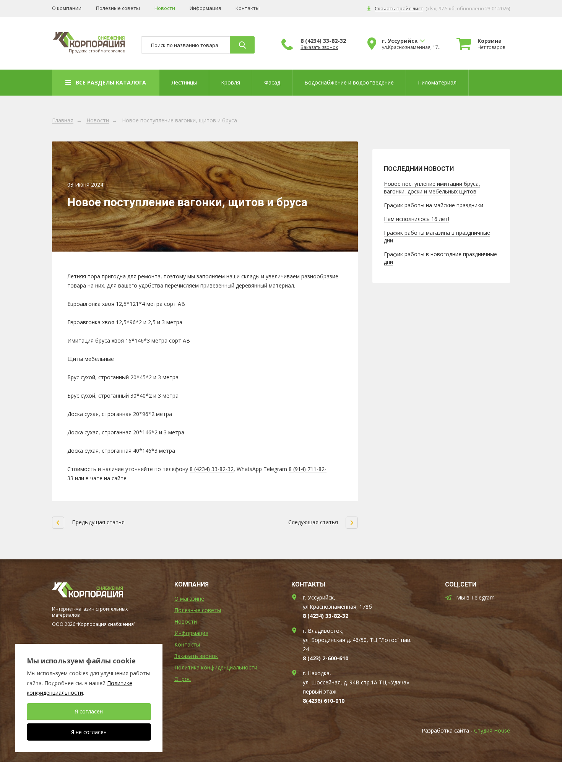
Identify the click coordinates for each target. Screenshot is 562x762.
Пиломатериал (437, 82)
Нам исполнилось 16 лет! (416, 219)
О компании (66, 8)
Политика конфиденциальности (215, 667)
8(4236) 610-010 (323, 700)
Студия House (492, 730)
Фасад (272, 82)
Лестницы (184, 82)
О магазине (189, 598)
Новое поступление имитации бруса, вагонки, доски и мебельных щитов (432, 187)
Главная (62, 120)
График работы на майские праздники (433, 205)
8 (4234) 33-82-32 (323, 40)
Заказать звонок (319, 47)
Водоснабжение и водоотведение (349, 82)
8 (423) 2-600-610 (325, 658)
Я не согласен (89, 732)
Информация (205, 8)
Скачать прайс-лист (399, 8)
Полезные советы (118, 8)
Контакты (248, 8)
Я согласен (89, 711)
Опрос (182, 679)
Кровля (230, 82)
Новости (164, 8)
